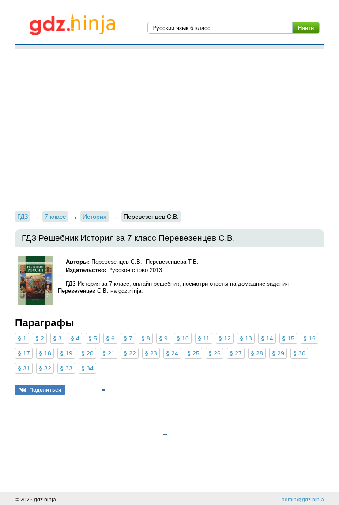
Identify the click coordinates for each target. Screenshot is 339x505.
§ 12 (224, 338)
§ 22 (130, 353)
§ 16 (309, 338)
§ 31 (24, 368)
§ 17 (24, 353)
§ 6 (110, 338)
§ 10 (183, 338)
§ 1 (22, 338)
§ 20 (87, 353)
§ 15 (288, 338)
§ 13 (246, 338)
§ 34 (87, 368)
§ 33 (66, 368)
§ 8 (145, 338)
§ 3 (57, 338)
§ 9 (163, 338)
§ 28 (257, 353)
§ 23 (151, 353)
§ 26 (214, 353)
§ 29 (278, 353)
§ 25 (193, 353)
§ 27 (236, 353)
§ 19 (66, 353)
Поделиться (45, 389)
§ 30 (299, 353)
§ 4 (75, 338)
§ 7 (128, 338)
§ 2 (39, 338)
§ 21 (108, 353)
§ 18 (45, 353)
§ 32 (45, 368)
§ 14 (267, 338)
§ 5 (92, 338)
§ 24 (172, 353)
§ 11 (204, 338)
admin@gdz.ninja (303, 500)
